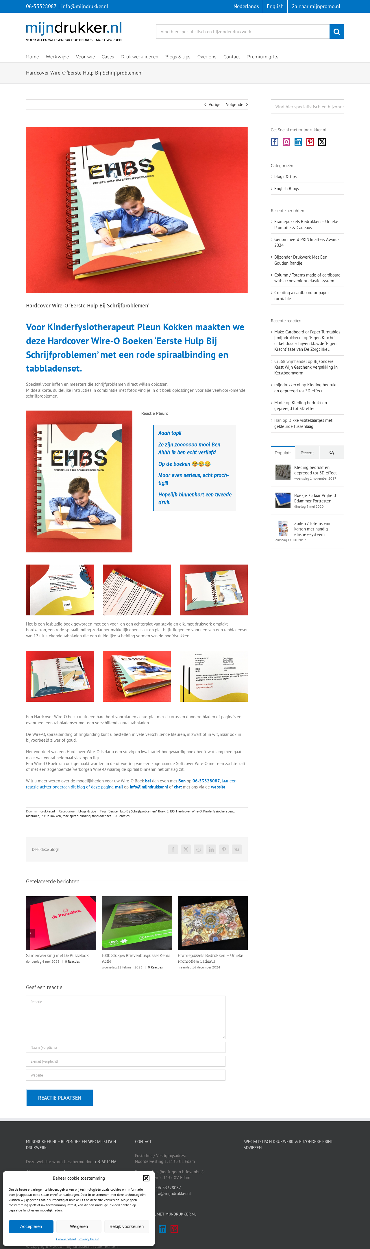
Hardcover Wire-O (189, 811)
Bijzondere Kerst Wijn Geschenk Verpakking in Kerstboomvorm (306, 367)
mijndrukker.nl (44, 811)
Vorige (215, 104)
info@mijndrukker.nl (84, 6)
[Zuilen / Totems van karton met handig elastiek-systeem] (283, 523)
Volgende (234, 104)
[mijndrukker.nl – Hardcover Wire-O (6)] (214, 653)
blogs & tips (87, 811)
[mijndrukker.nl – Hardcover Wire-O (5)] (60, 566)
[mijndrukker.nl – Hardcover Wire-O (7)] (79, 412)
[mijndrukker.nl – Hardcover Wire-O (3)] (60, 653)
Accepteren (31, 1226)
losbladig (32, 816)
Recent (307, 452)
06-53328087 (41, 6)
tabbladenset (101, 816)
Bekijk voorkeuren (127, 1226)
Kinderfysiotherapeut (218, 811)
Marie (279, 402)
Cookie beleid (66, 1239)
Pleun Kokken (51, 816)
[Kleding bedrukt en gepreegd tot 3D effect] (283, 467)
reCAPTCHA (105, 1161)
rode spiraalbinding (76, 816)
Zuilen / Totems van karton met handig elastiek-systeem (312, 529)
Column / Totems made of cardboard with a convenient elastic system (307, 277)
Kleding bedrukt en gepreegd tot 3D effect (305, 387)
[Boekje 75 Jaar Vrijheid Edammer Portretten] (283, 495)
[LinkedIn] (298, 142)
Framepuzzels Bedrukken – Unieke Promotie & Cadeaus (141, 958)
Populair (283, 452)
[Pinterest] (310, 142)
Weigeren (79, 1226)
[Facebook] (274, 142)
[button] (146, 1178)
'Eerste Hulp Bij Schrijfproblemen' (132, 811)
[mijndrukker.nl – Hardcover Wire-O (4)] (214, 566)
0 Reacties (122, 816)
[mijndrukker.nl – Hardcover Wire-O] (137, 566)
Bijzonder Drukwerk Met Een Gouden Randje (300, 260)
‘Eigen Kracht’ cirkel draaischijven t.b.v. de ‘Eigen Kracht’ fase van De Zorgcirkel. (305, 343)
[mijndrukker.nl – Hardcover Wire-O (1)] (137, 653)
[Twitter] (322, 142)
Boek (161, 811)
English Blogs (286, 188)
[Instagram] (286, 142)
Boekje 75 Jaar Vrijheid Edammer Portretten (315, 498)
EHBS (171, 811)
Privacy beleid (89, 1239)
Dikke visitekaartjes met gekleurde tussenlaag (303, 423)
